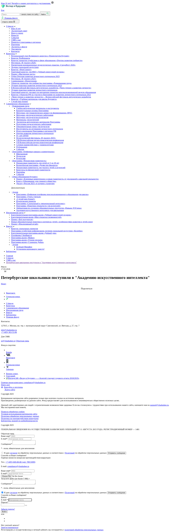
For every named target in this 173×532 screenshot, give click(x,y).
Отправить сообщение (116, 453)
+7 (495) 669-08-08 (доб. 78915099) (20, 462)
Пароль (4, 502)
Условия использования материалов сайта (19, 414)
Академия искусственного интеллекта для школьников (40, 210)
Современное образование (18, 104)
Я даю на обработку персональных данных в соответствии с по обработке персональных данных (55, 453)
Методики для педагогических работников (34, 115)
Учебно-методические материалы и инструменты (37, 108)
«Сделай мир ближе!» (25, 199)
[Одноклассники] (7, 521)
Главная (9, 256)
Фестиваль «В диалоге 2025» (23, 79)
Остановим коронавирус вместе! (30, 249)
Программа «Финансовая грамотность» (29, 161)
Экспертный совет (19, 31)
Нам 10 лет (16, 28)
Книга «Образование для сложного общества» (36, 181)
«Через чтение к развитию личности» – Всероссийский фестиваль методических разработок (51, 97)
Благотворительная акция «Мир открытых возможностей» (36, 217)
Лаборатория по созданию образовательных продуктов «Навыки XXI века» (49, 208)
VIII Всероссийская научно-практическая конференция (40, 140)
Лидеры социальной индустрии (25, 67)
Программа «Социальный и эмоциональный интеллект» (40, 203)
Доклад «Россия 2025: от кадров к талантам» (35, 183)
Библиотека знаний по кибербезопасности (19, 421)
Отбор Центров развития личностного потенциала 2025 (35, 76)
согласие (13, 453)
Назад (3, 284)
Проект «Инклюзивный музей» (24, 224)
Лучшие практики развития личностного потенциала (34, 90)
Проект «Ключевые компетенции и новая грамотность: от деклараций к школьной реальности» (57, 179)
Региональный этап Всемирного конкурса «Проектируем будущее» (40, 56)
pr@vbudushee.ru (8, 341)
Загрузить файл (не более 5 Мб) (14, 479)
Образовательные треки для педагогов (33, 126)
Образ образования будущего (24, 177)
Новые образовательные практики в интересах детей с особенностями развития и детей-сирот (52, 222)
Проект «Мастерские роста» (23, 74)
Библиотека (11, 251)
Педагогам (20, 156)
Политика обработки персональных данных (20, 416)
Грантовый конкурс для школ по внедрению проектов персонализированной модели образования (53, 92)
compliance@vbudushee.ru (34, 382)
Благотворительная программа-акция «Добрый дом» (34, 233)
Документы (16, 49)
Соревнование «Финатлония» (24, 81)
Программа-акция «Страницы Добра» (27, 242)
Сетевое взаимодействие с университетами (35, 145)
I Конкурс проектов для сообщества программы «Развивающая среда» (41, 83)
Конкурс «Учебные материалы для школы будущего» (34, 99)
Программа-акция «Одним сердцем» (27, 240)
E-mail (4, 439)
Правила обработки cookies (13, 412)
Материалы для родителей (27, 120)
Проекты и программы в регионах (26, 42)
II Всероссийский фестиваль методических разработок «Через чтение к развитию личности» (51, 88)
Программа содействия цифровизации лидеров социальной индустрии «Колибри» (47, 231)
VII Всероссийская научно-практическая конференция (39, 142)
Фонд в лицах (17, 33)
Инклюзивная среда (15, 213)
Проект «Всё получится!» (22, 219)
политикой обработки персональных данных (84, 530)
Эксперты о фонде (19, 47)
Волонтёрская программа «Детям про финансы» (37, 165)
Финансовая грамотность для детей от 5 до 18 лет (37, 163)
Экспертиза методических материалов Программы (38, 122)
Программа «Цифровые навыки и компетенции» (33, 152)
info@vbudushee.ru (9, 330)
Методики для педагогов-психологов (32, 117)
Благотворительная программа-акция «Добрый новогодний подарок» (41, 215)
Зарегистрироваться (9, 527)
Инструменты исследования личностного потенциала (39, 129)
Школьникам (21, 154)
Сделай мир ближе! (19, 101)
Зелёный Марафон (24, 247)
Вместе (9, 226)
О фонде (10, 26)
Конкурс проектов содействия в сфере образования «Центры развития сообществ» (47, 60)
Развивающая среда (20, 106)
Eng (2, 10)
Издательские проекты (26, 201)
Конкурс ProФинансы (20, 58)
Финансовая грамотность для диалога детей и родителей (40, 167)
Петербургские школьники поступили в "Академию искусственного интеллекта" (41, 262)
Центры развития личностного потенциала (35, 133)
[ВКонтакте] (7, 518)
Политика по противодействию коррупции (20, 418)
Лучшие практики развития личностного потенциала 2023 (36, 85)
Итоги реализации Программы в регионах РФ (36, 131)
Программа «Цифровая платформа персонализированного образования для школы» (52, 194)
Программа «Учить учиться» (28, 197)
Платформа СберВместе (21, 235)
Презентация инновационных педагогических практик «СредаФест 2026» (43, 65)
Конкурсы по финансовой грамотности (33, 170)
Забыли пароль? (8, 509)
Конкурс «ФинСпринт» (21, 69)
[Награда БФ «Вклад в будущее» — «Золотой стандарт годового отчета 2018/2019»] (42, 378)
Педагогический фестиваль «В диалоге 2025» (36, 138)
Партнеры (15, 44)
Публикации (21, 147)
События (15, 38)
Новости (15, 35)
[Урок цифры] (86, 286)
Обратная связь (22, 341)
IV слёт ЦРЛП (22, 136)
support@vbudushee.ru (159, 405)
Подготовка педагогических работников (33, 124)
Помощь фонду (11, 18)
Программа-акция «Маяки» (23, 238)
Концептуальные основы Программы (32, 111)
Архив (15, 192)
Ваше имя (6, 436)
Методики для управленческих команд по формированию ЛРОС (44, 113)
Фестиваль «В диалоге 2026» (23, 63)
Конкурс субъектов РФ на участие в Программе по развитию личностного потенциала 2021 (51, 95)
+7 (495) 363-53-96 (9, 332)
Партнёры (20, 172)
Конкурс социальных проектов (24, 229)
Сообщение (6, 444)
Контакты (15, 51)
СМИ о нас (16, 40)
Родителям (20, 158)
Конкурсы (10, 54)
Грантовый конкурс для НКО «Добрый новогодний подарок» (38, 72)
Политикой (70, 453)
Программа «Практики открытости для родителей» (38, 206)
